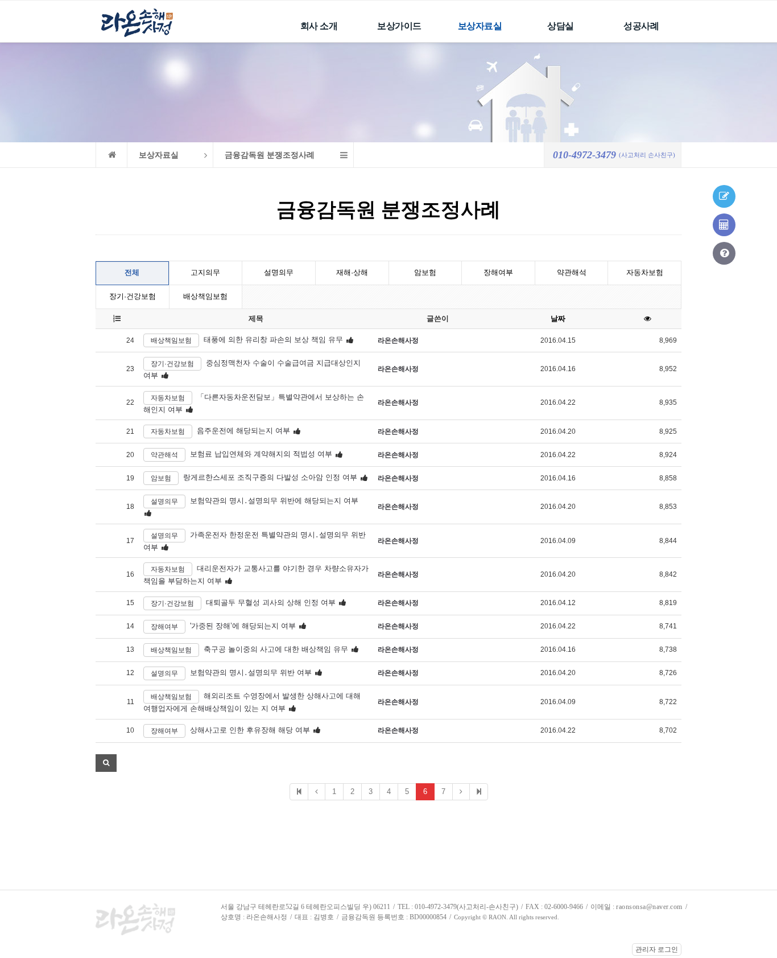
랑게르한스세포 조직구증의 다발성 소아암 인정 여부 (270, 478)
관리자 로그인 (656, 949)
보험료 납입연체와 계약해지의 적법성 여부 (261, 454)
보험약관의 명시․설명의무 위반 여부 (251, 672)
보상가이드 (399, 26)
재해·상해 (352, 272)
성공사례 (641, 26)
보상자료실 (480, 26)
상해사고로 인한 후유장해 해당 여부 (250, 730)
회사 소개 (319, 26)
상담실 (560, 26)
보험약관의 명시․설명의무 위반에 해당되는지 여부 (274, 501)
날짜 (558, 318)
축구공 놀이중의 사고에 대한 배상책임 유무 (276, 649)
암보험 (425, 272)
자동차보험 (644, 272)
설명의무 (279, 272)
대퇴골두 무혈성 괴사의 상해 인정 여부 (271, 602)
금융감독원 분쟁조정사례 (270, 155)
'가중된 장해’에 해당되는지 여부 (243, 626)
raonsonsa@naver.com (649, 907)
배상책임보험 (205, 296)
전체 (132, 272)
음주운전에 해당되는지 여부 (243, 431)
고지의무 (205, 272)
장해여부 (498, 272)
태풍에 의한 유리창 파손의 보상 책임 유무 (273, 340)
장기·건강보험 (132, 296)
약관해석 (571, 272)
